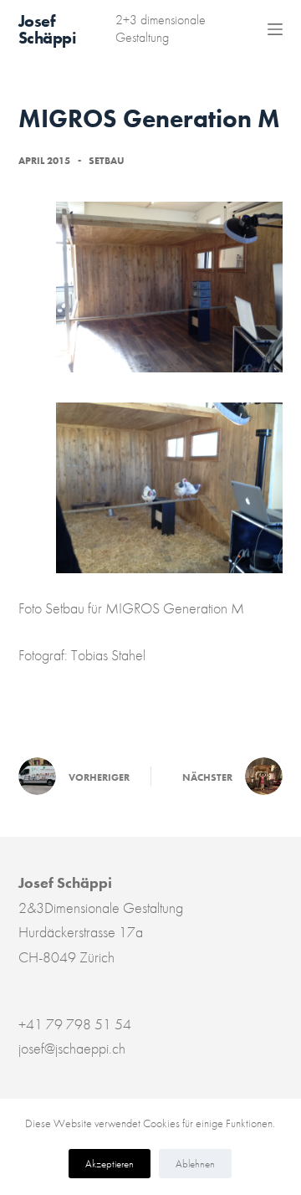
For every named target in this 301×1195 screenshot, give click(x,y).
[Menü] (275, 29)
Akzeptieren (109, 1164)
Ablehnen (195, 1164)
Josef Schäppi (47, 29)
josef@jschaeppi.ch (71, 1048)
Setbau (107, 160)
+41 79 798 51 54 (74, 1023)
